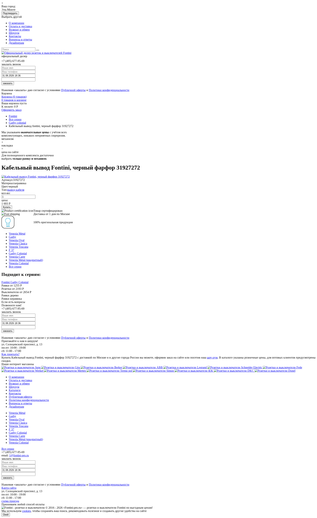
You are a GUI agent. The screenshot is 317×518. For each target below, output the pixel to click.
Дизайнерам (16, 42)
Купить (7, 207)
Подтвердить (10, 13)
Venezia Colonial (19, 263)
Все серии (15, 266)
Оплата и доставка (20, 26)
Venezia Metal (17, 233)
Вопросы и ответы (20, 39)
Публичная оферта (20, 396)
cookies (26, 511)
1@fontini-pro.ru (19, 455)
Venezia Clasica (18, 243)
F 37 (11, 250)
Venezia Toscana (18, 246)
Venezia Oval (16, 240)
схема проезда (10, 501)
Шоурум (14, 32)
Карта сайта (8, 487)
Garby (12, 236)
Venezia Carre (17, 256)
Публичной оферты (73, 90)
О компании (16, 23)
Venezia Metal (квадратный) (26, 260)
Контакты (15, 36)
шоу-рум (212, 357)
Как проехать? (10, 354)
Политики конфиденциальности (109, 90)
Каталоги (15, 390)
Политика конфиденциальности (29, 400)
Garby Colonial (18, 253)
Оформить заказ (11, 109)
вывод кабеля (15, 189)
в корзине (13, 100)
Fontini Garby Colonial (14, 282)
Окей (5, 514)
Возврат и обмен (19, 29)
